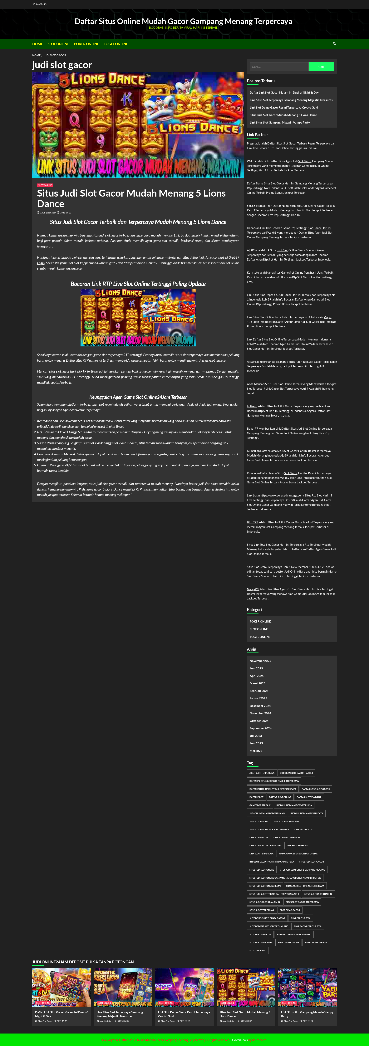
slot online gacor (288, 942)
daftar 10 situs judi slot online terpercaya (274, 781)
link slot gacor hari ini (286, 837)
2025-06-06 (123, 1021)
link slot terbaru (297, 845)
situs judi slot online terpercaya (305, 886)
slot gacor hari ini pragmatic (294, 934)
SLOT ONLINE (58, 44)
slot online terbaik (316, 942)
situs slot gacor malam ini (264, 902)
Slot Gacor (290, 143)
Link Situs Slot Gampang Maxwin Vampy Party (280, 122)
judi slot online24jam (286, 821)
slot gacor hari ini (260, 934)
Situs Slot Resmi (257, 567)
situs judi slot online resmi (265, 886)
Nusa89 (137, 494)
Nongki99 (253, 589)
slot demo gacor (290, 910)
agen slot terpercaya (261, 773)
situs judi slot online (261, 869)
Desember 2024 (260, 705)
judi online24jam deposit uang (267, 813)
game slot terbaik (260, 805)
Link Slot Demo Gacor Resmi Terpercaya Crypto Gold (284, 107)
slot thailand (257, 950)
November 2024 (260, 713)
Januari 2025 (258, 698)
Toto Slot (265, 544)
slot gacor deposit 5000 (307, 926)
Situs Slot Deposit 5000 (268, 294)
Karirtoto (253, 272)
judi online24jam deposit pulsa (294, 805)
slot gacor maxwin (260, 942)
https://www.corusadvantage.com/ (282, 495)
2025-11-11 (62, 1021)
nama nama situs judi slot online (298, 853)
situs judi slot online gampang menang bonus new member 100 (285, 878)
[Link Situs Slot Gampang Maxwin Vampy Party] (307, 987)
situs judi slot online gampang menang (302, 869)
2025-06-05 (185, 1021)
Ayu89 (304, 388)
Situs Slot (270, 183)
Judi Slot (282, 250)
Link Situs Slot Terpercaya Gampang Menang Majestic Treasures (291, 100)
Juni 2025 (256, 668)
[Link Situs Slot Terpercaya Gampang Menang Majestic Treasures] (123, 987)
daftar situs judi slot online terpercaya (272, 789)
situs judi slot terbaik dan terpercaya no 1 (274, 894)
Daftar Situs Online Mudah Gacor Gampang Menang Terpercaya (183, 21)
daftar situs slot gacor (316, 789)
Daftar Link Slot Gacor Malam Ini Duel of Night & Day (284, 92)
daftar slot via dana (309, 797)
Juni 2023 (256, 743)
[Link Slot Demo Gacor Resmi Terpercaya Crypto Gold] (184, 987)
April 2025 (257, 675)
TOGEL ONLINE (116, 44)
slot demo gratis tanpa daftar (267, 918)
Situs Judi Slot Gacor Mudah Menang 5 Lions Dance (131, 198)
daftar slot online (280, 797)
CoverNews (240, 1040)
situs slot (55, 371)
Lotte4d (252, 406)
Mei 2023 (256, 750)
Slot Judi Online (307, 205)
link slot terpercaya (261, 853)
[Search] (334, 43)
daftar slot (256, 797)
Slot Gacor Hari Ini (319, 228)
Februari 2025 (259, 690)
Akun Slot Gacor (48, 212)
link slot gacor (258, 837)
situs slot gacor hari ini (318, 894)
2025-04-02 (65, 212)
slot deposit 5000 (300, 918)
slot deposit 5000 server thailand (268, 926)
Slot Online (276, 339)
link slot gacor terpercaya (265, 845)
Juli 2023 (256, 735)
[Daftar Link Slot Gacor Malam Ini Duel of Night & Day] (61, 987)
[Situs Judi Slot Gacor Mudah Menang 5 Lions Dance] (246, 987)
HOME (37, 44)
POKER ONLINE (86, 44)
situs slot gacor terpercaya (302, 902)
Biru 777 (252, 522)
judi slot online (258, 821)
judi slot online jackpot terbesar (269, 829)
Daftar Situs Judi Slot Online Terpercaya (306, 428)
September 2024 (261, 728)
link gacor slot (303, 829)
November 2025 (260, 660)
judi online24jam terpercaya (306, 813)
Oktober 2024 (259, 720)
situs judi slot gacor (105, 235)
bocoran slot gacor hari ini (296, 773)
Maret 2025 (257, 683)
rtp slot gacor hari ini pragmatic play (271, 861)
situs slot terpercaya (261, 910)
